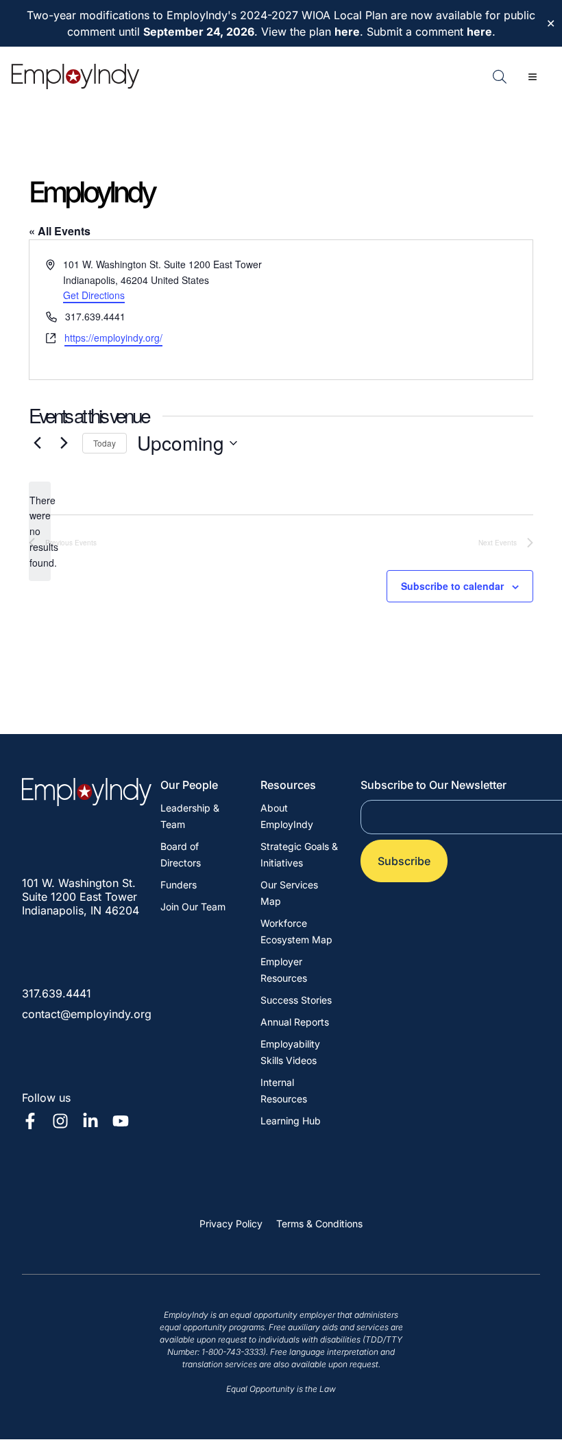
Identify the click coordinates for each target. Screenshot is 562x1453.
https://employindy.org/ (113, 337)
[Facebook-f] (30, 1121)
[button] (532, 76)
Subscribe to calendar (452, 586)
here (347, 31)
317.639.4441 (56, 993)
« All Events (59, 231)
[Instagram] (60, 1121)
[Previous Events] (37, 443)
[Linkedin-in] (90, 1121)
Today (104, 443)
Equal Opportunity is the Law (281, 1389)
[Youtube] (120, 1121)
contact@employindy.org (86, 1014)
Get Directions (94, 295)
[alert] (40, 531)
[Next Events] (64, 443)
